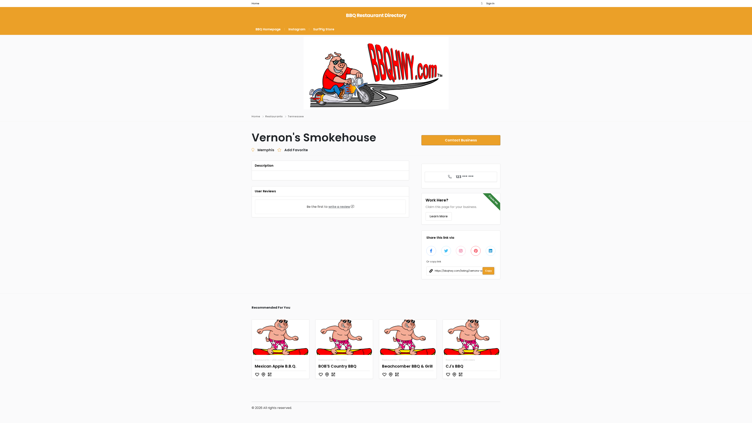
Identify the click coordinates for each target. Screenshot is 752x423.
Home (256, 116)
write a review (339, 206)
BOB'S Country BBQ (337, 366)
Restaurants (274, 116)
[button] (481, 3)
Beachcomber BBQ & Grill (407, 366)
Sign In (490, 3)
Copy (488, 270)
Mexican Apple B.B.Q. (275, 366)
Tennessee (296, 116)
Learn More (439, 216)
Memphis (266, 149)
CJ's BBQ (454, 366)
